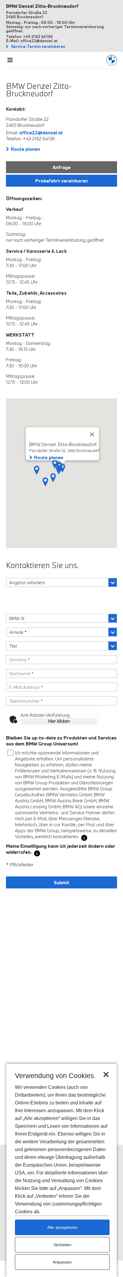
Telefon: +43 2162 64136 (29, 36)
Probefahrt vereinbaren (61, 181)
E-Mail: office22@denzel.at (32, 40)
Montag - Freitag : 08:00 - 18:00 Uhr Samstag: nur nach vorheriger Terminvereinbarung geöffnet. (55, 26)
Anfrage (61, 167)
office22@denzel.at (41, 133)
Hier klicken (59, 721)
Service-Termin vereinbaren (37, 46)
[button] (53, 478)
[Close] (92, 434)
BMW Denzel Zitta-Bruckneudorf (42, 6)
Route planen (25, 149)
